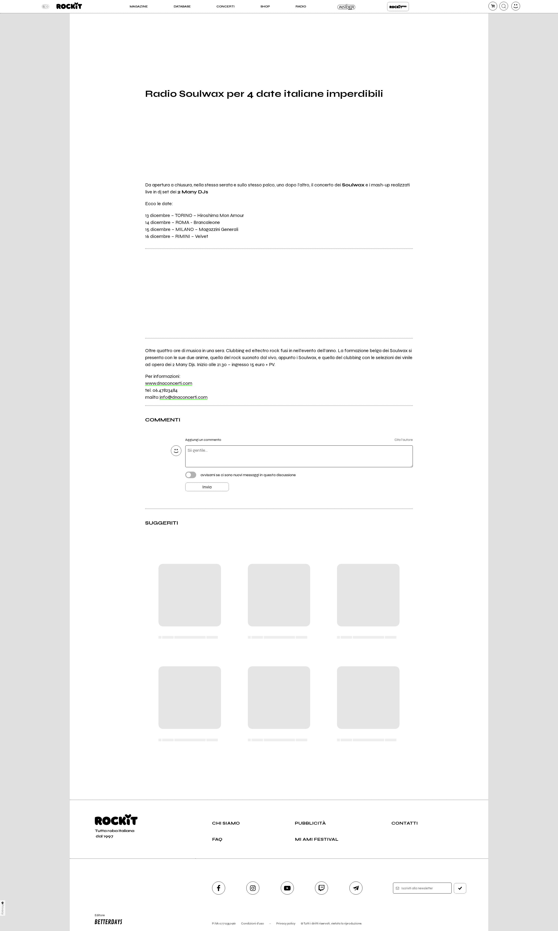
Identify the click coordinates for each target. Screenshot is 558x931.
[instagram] (252, 888)
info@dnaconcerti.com (184, 397)
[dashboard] (515, 6)
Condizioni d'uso (252, 923)
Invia (207, 487)
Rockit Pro (398, 6)
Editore (98, 917)
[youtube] (287, 888)
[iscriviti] (460, 888)
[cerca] (503, 6)
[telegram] (355, 888)
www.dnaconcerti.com (168, 383)
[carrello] (492, 6)
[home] (69, 6)
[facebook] (218, 888)
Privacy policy (285, 923)
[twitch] (321, 888)
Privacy (3, 909)
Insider (346, 6)
